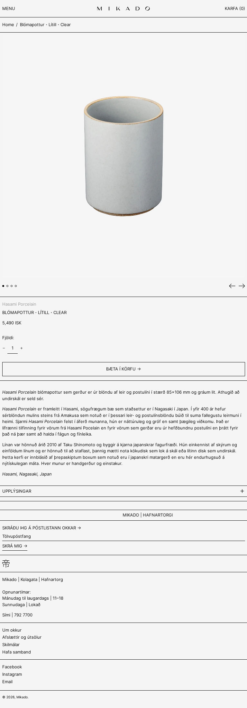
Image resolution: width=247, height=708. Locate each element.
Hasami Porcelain (19, 304)
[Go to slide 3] (12, 286)
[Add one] (21, 348)
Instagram (12, 674)
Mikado (22, 697)
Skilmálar (11, 644)
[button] (235, 8)
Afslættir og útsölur (21, 637)
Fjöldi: (8, 337)
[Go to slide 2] (7, 286)
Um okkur (12, 630)
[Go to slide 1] (3, 286)
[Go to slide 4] (16, 286)
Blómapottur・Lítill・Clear (45, 24)
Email (7, 681)
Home (8, 24)
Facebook (12, 666)
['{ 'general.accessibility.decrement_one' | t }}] (3, 348)
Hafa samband (16, 651)
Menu (8, 8)
